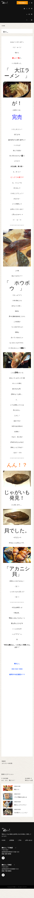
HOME (3, 840)
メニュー (26, 11)
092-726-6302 (6, 871)
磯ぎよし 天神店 (7, 865)
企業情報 (11, 840)
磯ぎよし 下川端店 (7, 848)
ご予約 (29, 8)
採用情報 (31, 11)
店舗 (24, 5)
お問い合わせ (28, 840)
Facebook (3, 857)
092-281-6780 (6, 854)
